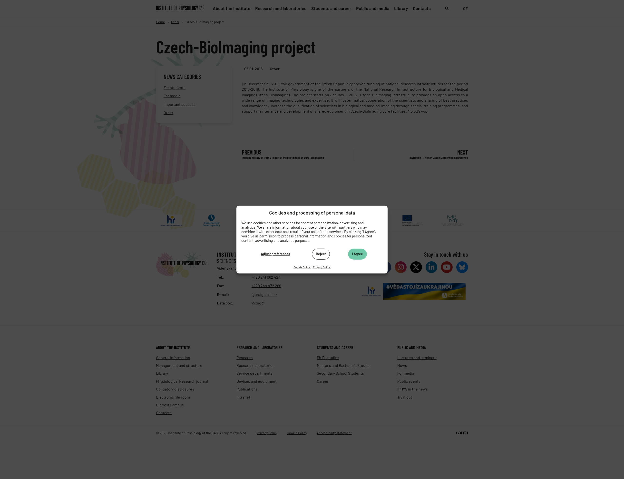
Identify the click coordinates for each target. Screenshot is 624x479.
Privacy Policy (322, 267)
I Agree (357, 254)
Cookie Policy (302, 267)
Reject (321, 254)
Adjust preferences (275, 254)
